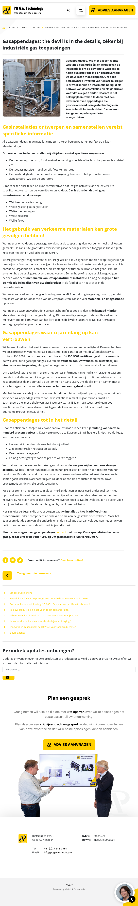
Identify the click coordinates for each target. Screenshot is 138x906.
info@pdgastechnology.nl (58, 852)
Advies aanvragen (115, 10)
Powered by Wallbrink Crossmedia (69, 889)
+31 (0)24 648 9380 (55, 848)
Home (24, 28)
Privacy (69, 885)
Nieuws (36, 28)
